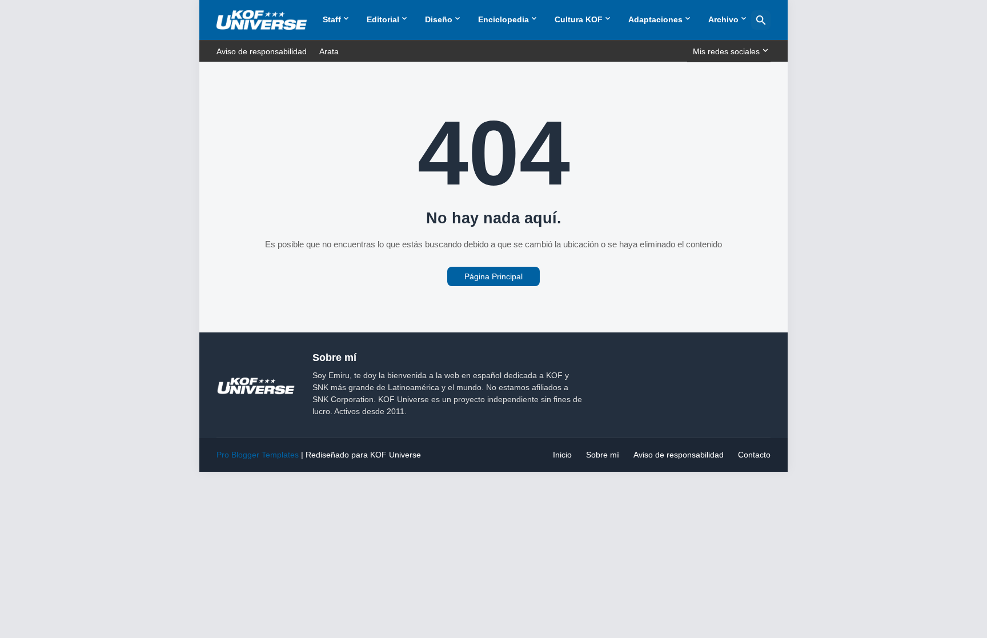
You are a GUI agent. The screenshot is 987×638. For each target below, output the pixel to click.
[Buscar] (761, 20)
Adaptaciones (655, 19)
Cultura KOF (579, 19)
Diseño (438, 19)
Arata (329, 51)
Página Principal (493, 276)
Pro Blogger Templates (257, 454)
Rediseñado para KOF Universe (363, 454)
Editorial (383, 19)
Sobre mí (602, 454)
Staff (332, 19)
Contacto (754, 454)
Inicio (562, 454)
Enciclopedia (503, 19)
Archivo (723, 19)
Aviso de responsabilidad (261, 51)
